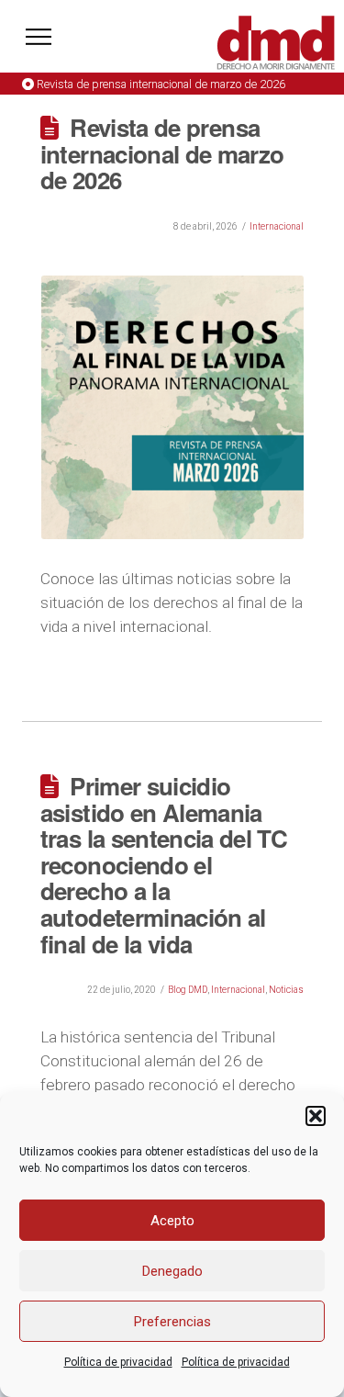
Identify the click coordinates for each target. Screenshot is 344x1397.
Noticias (286, 990)
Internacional (277, 226)
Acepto (172, 1220)
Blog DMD (187, 990)
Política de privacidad (118, 1362)
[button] (315, 1116)
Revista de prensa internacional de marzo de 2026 (161, 84)
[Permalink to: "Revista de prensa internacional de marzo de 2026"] (173, 407)
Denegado (172, 1271)
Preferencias (172, 1321)
